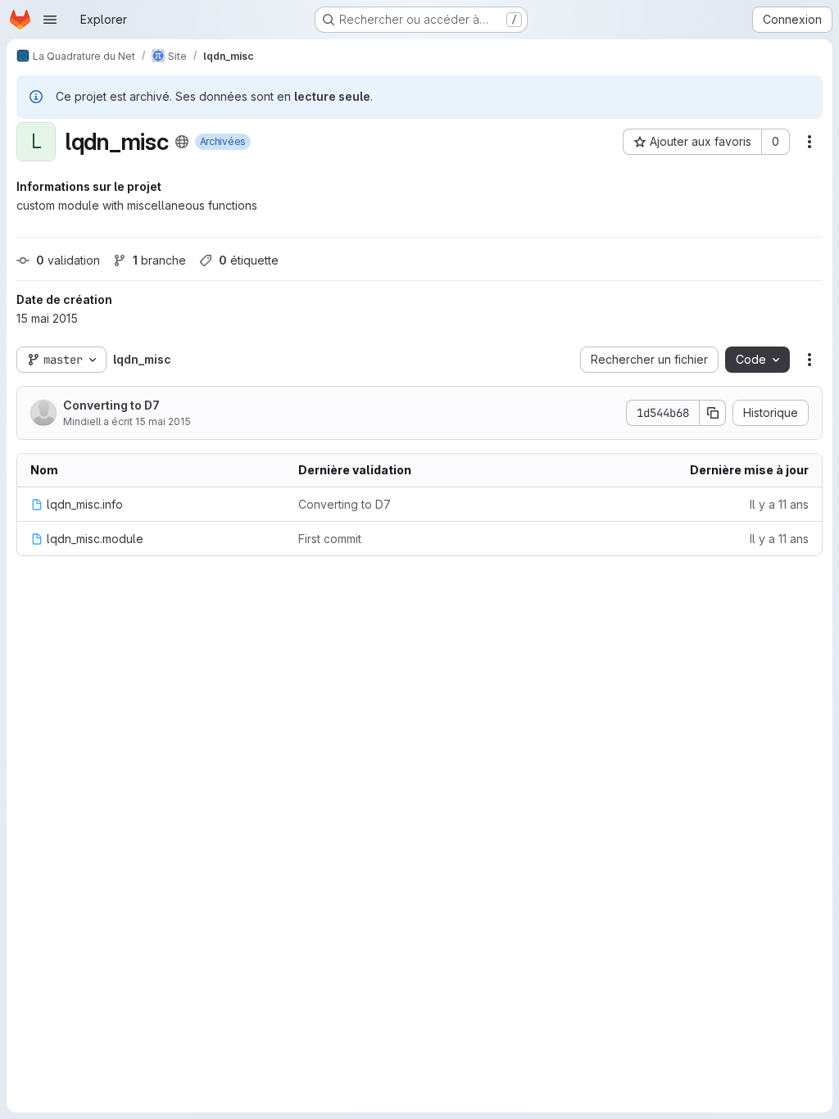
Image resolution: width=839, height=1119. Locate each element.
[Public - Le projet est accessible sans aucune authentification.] (181, 141)
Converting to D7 (111, 405)
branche (159, 260)
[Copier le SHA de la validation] (713, 413)
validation (68, 260)
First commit (329, 539)
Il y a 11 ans (779, 504)
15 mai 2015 (163, 421)
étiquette (249, 260)
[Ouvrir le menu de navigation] (50, 20)
